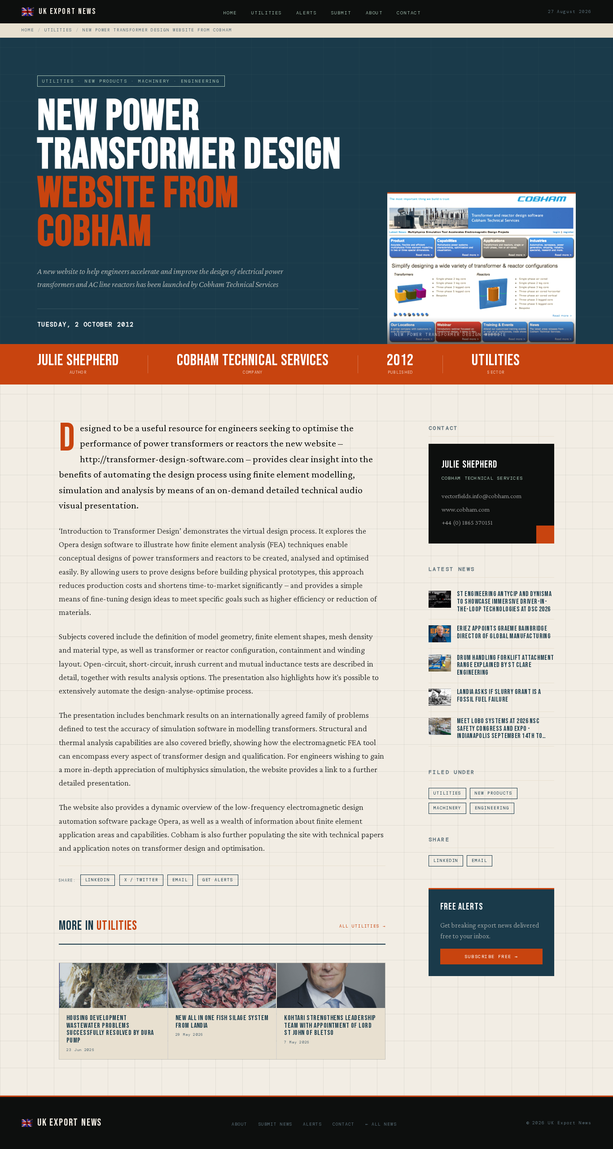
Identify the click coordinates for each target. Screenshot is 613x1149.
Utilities (266, 13)
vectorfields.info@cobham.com (481, 495)
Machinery (447, 808)
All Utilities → (362, 926)
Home (230, 13)
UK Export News (67, 11)
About (374, 13)
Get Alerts (217, 880)
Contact (408, 13)
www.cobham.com (466, 509)
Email (180, 880)
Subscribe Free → (491, 956)
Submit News (275, 1124)
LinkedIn (97, 880)
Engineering (492, 808)
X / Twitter (141, 880)
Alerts (306, 13)
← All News (381, 1124)
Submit (341, 13)
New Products (493, 793)
